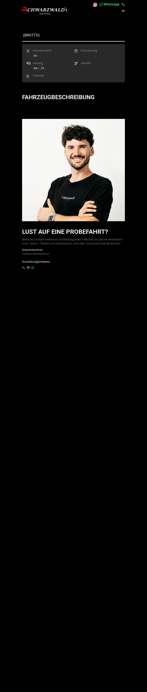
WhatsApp (111, 4)
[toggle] (123, 11)
